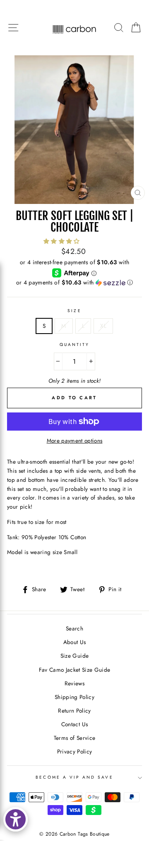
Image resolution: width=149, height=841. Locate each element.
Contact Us (74, 724)
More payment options (75, 440)
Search (74, 628)
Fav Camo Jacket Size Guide (75, 670)
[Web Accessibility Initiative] (15, 819)
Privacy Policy (74, 751)
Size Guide (74, 655)
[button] (62, 241)
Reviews (74, 683)
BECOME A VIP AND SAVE (74, 777)
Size (74, 311)
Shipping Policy (74, 697)
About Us (74, 642)
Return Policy (74, 710)
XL (103, 326)
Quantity (74, 344)
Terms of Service (74, 738)
